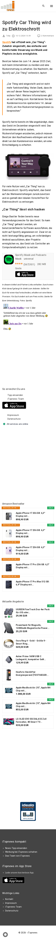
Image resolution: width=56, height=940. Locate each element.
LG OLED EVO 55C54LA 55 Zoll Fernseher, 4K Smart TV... (31, 720)
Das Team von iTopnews (17, 856)
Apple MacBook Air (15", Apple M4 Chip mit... (33, 689)
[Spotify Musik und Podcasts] (9, 263)
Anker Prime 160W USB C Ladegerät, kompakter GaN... (31, 658)
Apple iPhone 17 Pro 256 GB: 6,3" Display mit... (32, 566)
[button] (5, 934)
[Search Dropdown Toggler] (43, 6)
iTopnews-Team (15, 399)
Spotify (6, 42)
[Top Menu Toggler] (51, 6)
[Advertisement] (28, 464)
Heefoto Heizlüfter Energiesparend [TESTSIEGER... (32, 673)
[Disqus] (28, 340)
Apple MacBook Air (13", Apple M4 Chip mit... (33, 704)
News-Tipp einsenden (16, 848)
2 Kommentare (47, 36)
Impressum (13, 415)
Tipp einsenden (15, 395)
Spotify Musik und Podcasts (30, 255)
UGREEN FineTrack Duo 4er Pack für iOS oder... (33, 611)
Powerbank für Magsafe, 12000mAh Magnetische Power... (32, 626)
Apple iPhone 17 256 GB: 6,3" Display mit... (30, 514)
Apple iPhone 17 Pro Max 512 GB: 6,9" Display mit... (32, 583)
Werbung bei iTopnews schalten (21, 852)
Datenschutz (14, 419)
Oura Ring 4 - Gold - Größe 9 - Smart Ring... (31, 642)
